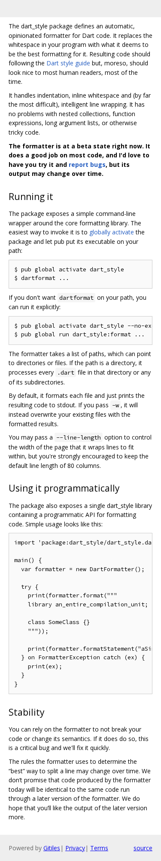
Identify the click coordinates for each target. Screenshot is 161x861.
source (143, 848)
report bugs (87, 164)
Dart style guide (68, 63)
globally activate (111, 232)
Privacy (75, 848)
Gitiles (51, 848)
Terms (99, 848)
